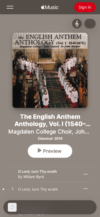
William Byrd (33, 176)
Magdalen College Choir (40, 131)
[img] (49, 7)
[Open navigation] (10, 7)
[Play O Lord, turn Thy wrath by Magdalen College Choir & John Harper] (12, 189)
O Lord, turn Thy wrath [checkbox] (38, 189)
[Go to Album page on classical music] (77, 24)
